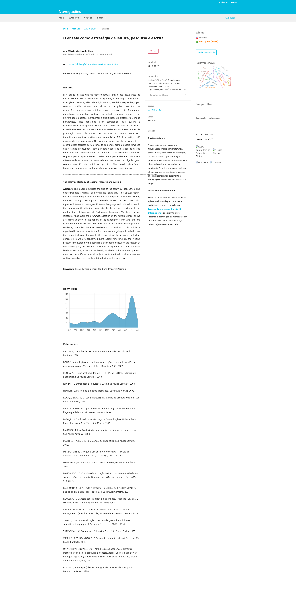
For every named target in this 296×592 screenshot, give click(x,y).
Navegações (70, 11)
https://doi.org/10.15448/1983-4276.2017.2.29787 (94, 64)
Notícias (88, 17)
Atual (61, 17)
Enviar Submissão (206, 52)
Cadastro (223, 2)
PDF (154, 51)
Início (65, 28)
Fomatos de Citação (159, 95)
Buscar (231, 17)
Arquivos (74, 17)
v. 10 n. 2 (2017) (91, 28)
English (203, 37)
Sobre (100, 17)
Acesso (234, 2)
